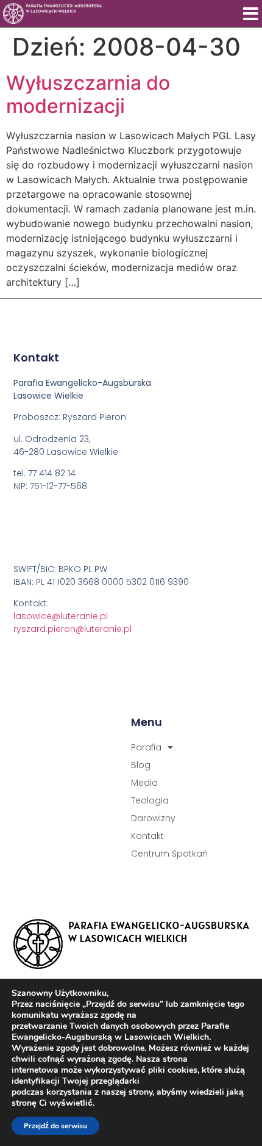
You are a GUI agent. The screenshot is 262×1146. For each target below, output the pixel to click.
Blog (140, 765)
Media (144, 783)
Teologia (150, 800)
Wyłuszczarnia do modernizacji (88, 94)
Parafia (146, 747)
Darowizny (153, 818)
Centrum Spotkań (169, 853)
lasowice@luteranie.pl (60, 616)
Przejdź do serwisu (55, 1126)
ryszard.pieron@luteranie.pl (72, 629)
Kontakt (147, 836)
